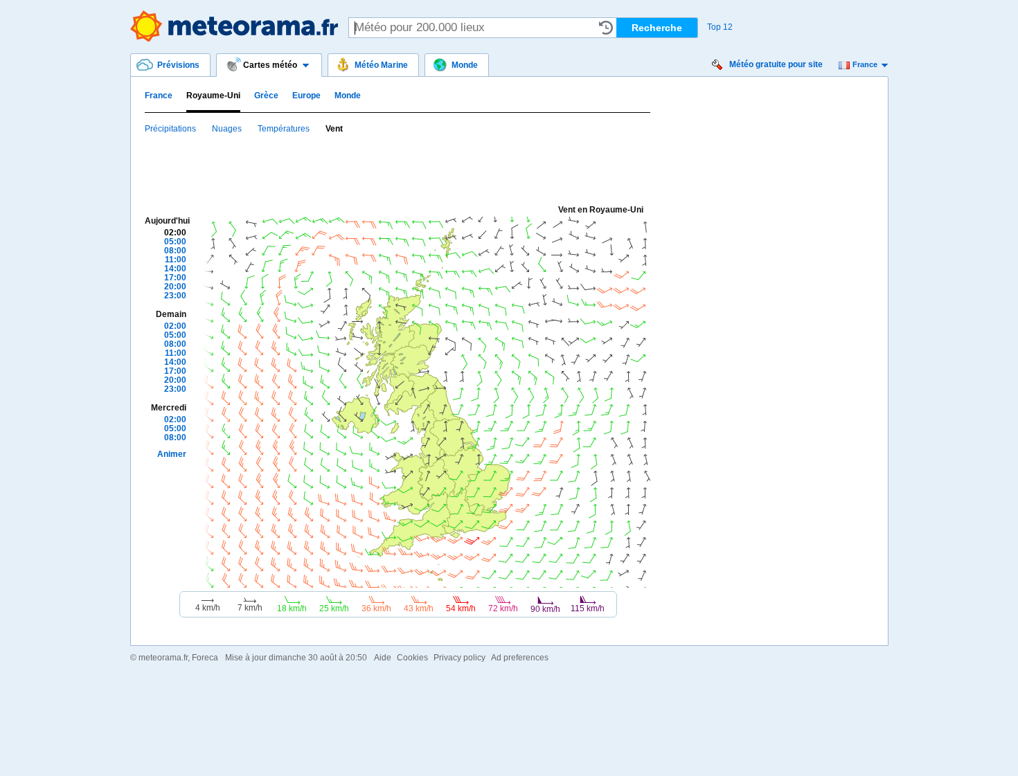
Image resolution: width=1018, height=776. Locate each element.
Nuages (227, 129)
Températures (284, 129)
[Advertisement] (397, 168)
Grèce (266, 95)
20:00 (175, 286)
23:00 (175, 295)
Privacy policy (459, 657)
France (864, 64)
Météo (234, 26)
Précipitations (170, 129)
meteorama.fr (163, 657)
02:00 (175, 232)
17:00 (175, 277)
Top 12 (720, 27)
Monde (347, 95)
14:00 (175, 268)
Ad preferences (519, 657)
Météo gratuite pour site (776, 64)
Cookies (412, 657)
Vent (334, 129)
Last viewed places (606, 28)
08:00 (175, 250)
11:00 (175, 259)
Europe (306, 95)
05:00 (175, 241)
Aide (382, 657)
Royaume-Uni (213, 95)
